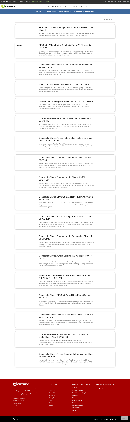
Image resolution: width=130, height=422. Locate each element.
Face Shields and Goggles (79, 393)
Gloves (74, 397)
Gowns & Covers (77, 400)
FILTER (19, 19)
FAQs (50, 400)
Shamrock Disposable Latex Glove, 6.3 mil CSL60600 (64, 84)
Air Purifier (75, 388)
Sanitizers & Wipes (77, 405)
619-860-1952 (7, 2)
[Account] (127, 6)
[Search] (121, 6)
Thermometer (76, 407)
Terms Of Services (54, 393)
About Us (51, 388)
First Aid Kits (75, 395)
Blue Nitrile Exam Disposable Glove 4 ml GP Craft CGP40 (66, 101)
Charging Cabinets (77, 390)
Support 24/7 (26, 2)
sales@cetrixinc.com (18, 405)
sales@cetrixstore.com (85, 11)
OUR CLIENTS (112, 2)
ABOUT (104, 2)
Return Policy (52, 395)
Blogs (50, 402)
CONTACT (126, 2)
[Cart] (124, 6)
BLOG (119, 2)
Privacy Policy (53, 397)
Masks (74, 402)
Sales (16, 2)
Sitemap (51, 405)
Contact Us (52, 390)
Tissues (74, 410)
